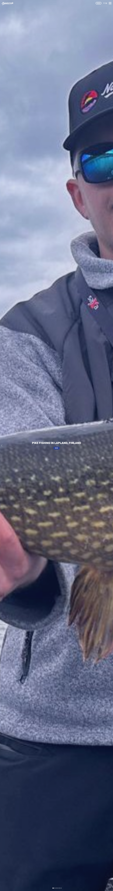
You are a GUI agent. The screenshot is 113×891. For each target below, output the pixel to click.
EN (106, 3)
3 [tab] (56, 888)
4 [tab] (57, 888)
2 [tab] (54, 888)
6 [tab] (61, 888)
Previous (2, 445)
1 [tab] (53, 888)
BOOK (56, 448)
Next (111, 445)
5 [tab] (59, 888)
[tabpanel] (56, 445)
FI (103, 3)
